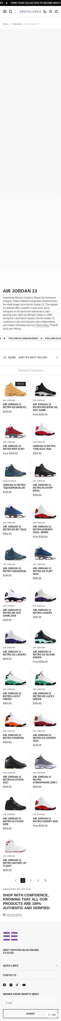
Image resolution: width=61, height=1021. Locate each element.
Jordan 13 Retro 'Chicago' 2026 (44, 447)
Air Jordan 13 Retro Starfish (13, 736)
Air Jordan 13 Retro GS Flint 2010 (43, 571)
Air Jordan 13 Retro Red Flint (14, 447)
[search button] (10, 11)
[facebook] (4, 985)
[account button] (50, 11)
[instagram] (11, 985)
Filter (12, 357)
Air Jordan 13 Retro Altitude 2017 (13, 780)
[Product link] (15, 397)
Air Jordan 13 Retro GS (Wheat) (14, 405)
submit (30, 1013)
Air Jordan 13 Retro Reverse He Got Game (45, 407)
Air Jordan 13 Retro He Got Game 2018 (12, 613)
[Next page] (46, 880)
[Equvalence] (30, 11)
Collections (17, 24)
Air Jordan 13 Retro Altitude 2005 (13, 821)
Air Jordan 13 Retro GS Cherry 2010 (44, 738)
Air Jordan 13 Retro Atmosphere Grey (45, 780)
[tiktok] (17, 985)
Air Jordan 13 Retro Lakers (42, 611)
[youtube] (24, 985)
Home (6, 24)
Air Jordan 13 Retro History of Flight (14, 863)
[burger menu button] (5, 11)
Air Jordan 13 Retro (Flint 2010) (14, 528)
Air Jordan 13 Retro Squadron (14, 569)
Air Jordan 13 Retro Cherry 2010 (45, 820)
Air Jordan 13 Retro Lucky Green (12, 696)
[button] (45, 11)
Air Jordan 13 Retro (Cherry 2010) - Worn (43, 529)
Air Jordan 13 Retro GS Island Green (44, 654)
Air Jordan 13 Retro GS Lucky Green (43, 696)
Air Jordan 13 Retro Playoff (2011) (43, 488)
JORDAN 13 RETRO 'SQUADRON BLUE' (14, 486)
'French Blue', (42, 325)
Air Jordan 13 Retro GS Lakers (14, 653)
